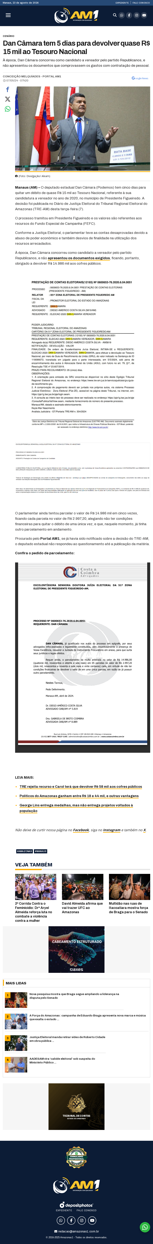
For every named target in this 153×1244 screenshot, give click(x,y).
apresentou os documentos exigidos (79, 258)
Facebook (81, 830)
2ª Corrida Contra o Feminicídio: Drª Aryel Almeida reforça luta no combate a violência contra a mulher (33, 912)
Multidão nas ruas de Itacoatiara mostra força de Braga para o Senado (128, 908)
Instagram (111, 830)
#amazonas (24, 851)
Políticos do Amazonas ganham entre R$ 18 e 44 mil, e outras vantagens (79, 796)
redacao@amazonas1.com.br (78, 1231)
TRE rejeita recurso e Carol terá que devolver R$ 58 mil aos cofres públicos (81, 787)
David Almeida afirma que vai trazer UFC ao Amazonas (82, 908)
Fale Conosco (141, 2)
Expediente (122, 2)
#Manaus (40, 851)
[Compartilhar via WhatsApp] (8, 110)
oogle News (141, 78)
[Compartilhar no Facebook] (8, 90)
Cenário (8, 36)
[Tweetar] (8, 100)
